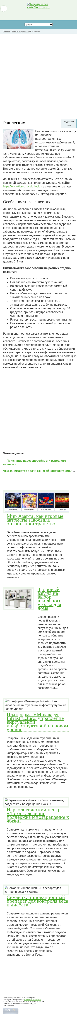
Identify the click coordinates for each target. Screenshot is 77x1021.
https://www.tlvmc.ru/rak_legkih (22, 186)
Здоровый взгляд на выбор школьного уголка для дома (50, 598)
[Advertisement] (38, 73)
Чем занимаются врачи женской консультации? (37, 470)
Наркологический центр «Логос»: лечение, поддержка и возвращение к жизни (38, 815)
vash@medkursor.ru (32, 1000)
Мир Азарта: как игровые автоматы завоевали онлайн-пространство (35, 519)
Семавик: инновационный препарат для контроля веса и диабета (37, 901)
